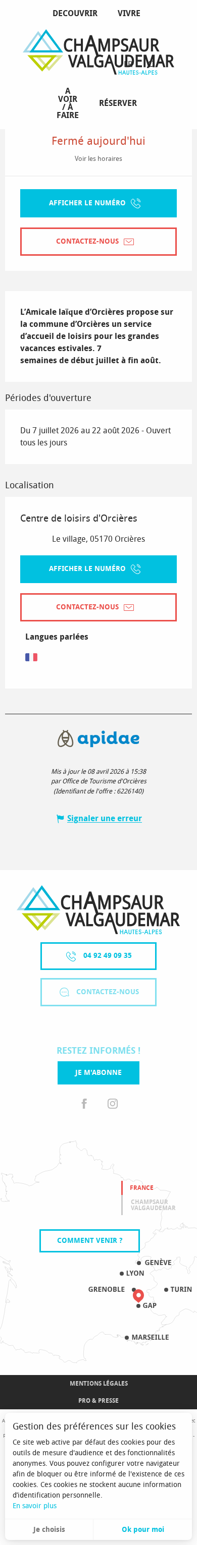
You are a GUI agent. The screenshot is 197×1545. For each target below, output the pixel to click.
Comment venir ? (89, 1240)
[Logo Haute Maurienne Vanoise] (98, 909)
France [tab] (142, 1187)
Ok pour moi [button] (143, 1529)
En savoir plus (35, 1506)
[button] (151, 65)
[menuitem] (77, 13)
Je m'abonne (98, 1072)
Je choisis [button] (49, 1529)
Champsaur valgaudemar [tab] (153, 1205)
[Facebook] (84, 1104)
